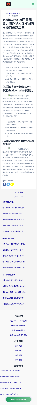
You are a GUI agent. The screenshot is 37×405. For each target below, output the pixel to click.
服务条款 (18, 346)
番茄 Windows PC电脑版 (18, 321)
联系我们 (18, 360)
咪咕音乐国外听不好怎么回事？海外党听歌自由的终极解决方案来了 (14, 256)
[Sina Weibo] (12, 184)
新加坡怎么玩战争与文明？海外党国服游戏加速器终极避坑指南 (14, 304)
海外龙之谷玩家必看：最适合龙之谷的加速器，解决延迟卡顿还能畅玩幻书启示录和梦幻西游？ (14, 292)
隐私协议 (18, 350)
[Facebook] (4, 184)
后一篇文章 (19, 197)
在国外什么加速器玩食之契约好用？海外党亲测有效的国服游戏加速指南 (14, 286)
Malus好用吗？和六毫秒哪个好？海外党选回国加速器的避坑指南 (14, 231)
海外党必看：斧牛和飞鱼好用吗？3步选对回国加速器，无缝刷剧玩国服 (14, 208)
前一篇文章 (19, 192)
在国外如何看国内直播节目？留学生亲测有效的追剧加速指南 (14, 267)
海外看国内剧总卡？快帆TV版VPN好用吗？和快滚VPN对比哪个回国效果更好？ (14, 219)
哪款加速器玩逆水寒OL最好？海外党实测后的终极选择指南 (14, 280)
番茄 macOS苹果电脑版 (18, 325)
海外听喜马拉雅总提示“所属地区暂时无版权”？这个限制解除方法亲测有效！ (14, 244)
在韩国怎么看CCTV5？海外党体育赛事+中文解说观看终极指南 (14, 250)
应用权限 (18, 355)
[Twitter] (8, 184)
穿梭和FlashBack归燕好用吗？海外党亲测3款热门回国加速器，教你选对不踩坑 (14, 213)
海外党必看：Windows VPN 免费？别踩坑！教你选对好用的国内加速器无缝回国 (14, 225)
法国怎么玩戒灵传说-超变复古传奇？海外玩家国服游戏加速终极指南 (14, 298)
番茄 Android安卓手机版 (18, 335)
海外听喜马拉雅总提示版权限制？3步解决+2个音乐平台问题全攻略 (14, 262)
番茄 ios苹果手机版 (18, 330)
